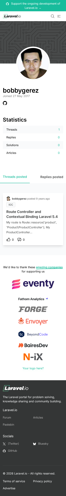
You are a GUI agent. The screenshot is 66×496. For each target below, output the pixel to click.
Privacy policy (42, 481)
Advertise (9, 488)
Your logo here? (33, 368)
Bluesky (42, 443)
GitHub (12, 450)
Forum (7, 417)
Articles (38, 417)
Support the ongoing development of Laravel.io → (35, 6)
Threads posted (15, 177)
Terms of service (14, 481)
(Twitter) (13, 443)
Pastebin (8, 424)
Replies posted (51, 177)
